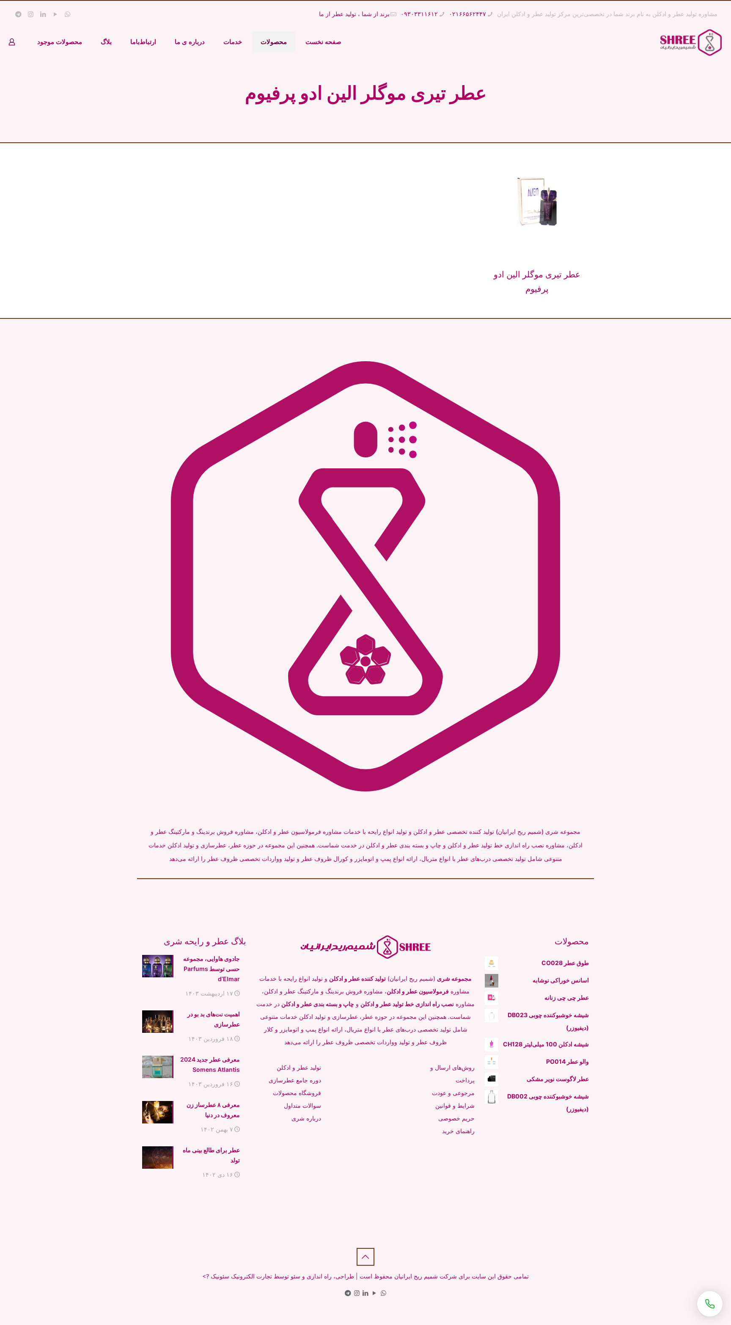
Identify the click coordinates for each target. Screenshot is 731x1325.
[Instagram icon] (30, 14)
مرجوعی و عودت (453, 1092)
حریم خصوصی (456, 1118)
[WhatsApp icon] (67, 14)
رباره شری (305, 1118)
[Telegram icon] (18, 14)
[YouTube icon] (55, 14)
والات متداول (300, 1105)
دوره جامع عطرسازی (295, 1080)
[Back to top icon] (365, 1257)
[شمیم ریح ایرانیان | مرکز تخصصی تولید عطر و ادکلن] (691, 42)
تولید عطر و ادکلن (299, 1067)
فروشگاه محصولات (297, 1092)
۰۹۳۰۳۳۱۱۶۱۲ (419, 13)
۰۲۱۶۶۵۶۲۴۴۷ (467, 13)
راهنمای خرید (458, 1130)
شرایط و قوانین (455, 1105)
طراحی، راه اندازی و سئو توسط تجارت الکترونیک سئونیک (282, 1276)
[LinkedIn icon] (43, 14)
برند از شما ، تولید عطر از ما (354, 13)
